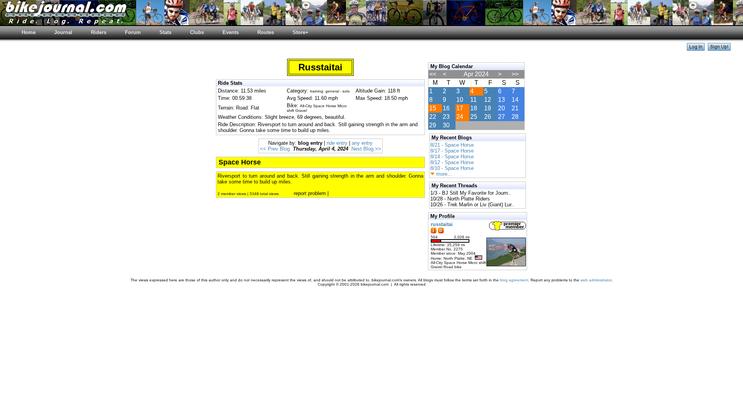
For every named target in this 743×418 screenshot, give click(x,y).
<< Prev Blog (275, 149)
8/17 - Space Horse (452, 151)
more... (443, 174)
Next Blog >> (366, 149)
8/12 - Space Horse (452, 162)
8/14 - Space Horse (452, 156)
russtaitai (442, 224)
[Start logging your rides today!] (719, 48)
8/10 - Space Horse (452, 168)
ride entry (337, 143)
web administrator (595, 280)
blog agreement (514, 280)
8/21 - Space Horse (452, 145)
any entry (362, 143)
